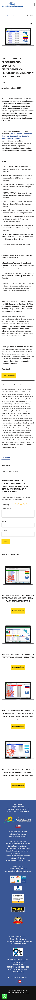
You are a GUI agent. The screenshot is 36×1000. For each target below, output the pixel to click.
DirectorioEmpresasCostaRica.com (18, 844)
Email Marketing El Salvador (10, 404)
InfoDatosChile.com (18, 858)
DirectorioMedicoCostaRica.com (18, 848)
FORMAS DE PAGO (18, 962)
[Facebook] (16, 981)
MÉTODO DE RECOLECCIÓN (18, 960)
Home (3, 16)
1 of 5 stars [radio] (15, 504)
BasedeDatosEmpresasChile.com (18, 856)
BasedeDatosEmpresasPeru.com (18, 851)
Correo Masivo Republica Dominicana (13, 399)
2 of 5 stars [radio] (18, 504)
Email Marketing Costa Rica (23, 401)
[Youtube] (19, 981)
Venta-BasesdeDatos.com (18, 836)
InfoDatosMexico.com (18, 841)
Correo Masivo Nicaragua (10, 396)
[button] (31, 24)
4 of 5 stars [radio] (24, 504)
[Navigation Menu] (32, 4)
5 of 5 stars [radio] (26, 504)
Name (4, 521)
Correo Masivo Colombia (13, 389)
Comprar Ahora (9, 376)
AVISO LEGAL (18, 965)
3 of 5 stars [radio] (21, 504)
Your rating (6, 505)
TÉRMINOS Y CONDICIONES (18, 967)
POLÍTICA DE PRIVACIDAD (18, 969)
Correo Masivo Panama (26, 396)
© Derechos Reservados (18, 990)
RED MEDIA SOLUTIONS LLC (18, 993)
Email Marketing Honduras (17, 406)
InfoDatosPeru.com (18, 853)
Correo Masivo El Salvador (17, 391)
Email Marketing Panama (23, 408)
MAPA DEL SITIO (18, 972)
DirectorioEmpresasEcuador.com (18, 860)
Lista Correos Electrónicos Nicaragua (13, 442)
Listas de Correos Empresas (16, 16)
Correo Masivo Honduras (22, 394)
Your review (6, 509)
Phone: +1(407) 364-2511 (18, 869)
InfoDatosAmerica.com (18, 834)
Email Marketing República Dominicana (14, 411)
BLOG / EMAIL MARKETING (18, 977)
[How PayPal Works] (18, 890)
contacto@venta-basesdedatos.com (18, 871)
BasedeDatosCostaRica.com (18, 846)
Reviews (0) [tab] (6, 457)
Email (4, 530)
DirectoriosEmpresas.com (18, 839)
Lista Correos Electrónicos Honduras (20, 440)
